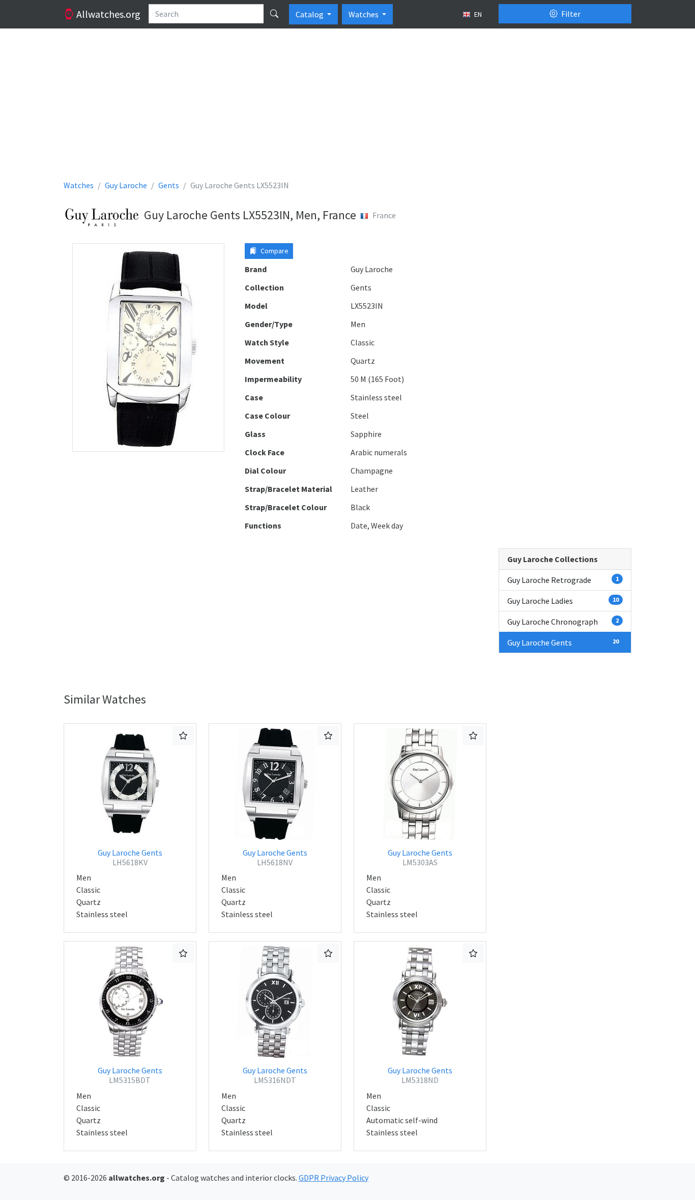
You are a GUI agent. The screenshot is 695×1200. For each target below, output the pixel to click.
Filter (570, 14)
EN (477, 14)
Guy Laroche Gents (130, 857)
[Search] (274, 13)
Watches (364, 14)
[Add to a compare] (183, 735)
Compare (273, 250)
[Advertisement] (347, 108)
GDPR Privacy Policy (333, 1178)
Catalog (310, 14)
